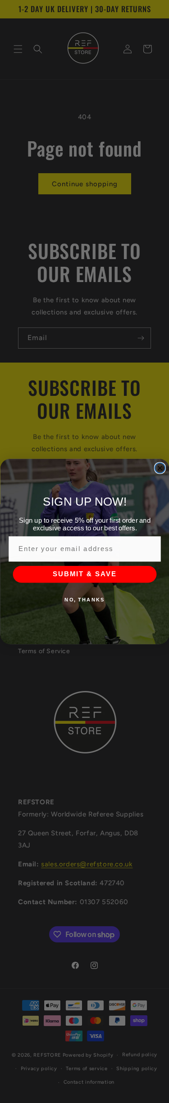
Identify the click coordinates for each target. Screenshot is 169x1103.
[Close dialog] (160, 468)
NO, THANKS (84, 599)
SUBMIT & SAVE (84, 574)
